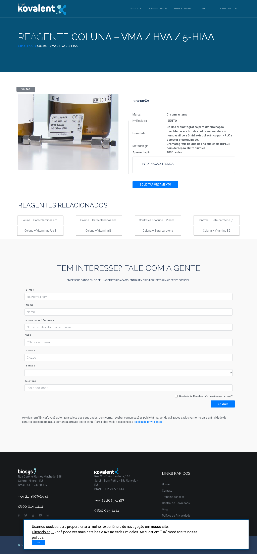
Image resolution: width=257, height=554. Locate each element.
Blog (206, 8)
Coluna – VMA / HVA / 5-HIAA (57, 45)
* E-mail (29, 289)
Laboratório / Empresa (39, 320)
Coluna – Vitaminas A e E (40, 230)
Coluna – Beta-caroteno (158, 230)
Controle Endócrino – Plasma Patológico (160, 220)
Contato (227, 8)
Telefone (30, 381)
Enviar (223, 403)
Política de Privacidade (176, 515)
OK (38, 542)
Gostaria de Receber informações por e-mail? (206, 396)
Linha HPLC (26, 45)
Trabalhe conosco (173, 496)
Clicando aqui (42, 532)
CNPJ (27, 335)
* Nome (28, 304)
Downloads (183, 8)
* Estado (29, 365)
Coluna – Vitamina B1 (99, 230)
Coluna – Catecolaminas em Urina (42, 220)
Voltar (25, 89)
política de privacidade (148, 421)
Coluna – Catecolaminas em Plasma (101, 220)
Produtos (156, 8)
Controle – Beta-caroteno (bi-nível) (219, 220)
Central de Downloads (176, 503)
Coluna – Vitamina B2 (216, 230)
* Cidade (29, 350)
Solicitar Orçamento (155, 184)
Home (135, 8)
